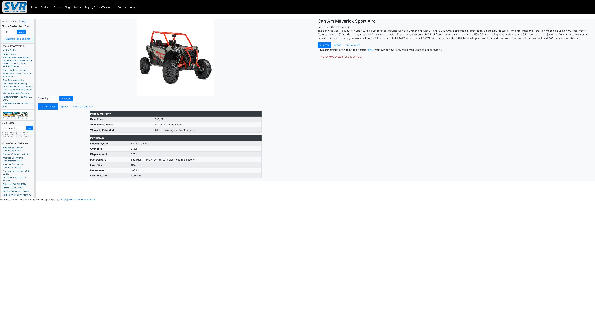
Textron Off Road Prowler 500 (17, 195)
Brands (122, 7)
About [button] (133, 7)
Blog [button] (67, 7)
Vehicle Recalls (9, 54)
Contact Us (81, 200)
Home (34, 7)
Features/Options (83, 106)
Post (371, 49)
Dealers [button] (45, 7)
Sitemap (91, 200)
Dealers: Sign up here (17, 38)
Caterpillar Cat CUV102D (14, 184)
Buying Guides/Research (99, 7)
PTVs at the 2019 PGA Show (16, 93)
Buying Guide (353, 45)
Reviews (324, 45)
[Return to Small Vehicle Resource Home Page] (14, 7)
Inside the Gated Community (16, 70)
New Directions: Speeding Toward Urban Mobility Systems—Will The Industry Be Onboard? (18, 87)
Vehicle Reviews (10, 50)
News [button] (77, 7)
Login (24, 21)
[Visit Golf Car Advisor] (15, 114)
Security (71, 200)
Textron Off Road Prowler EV (16, 154)
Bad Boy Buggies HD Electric (16, 191)
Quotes (58, 7)
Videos (337, 45)
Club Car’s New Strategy (14, 80)
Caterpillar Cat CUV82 (13, 188)
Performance (48, 106)
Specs (64, 106)
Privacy (63, 200)
